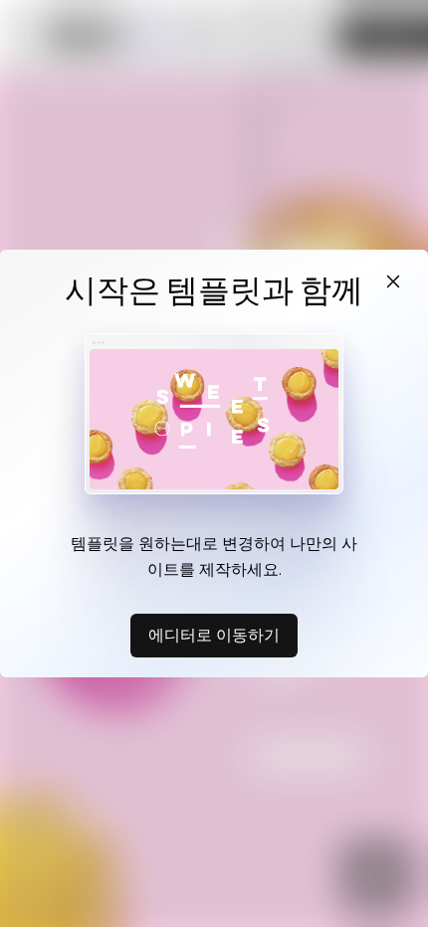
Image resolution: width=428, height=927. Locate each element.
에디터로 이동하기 (214, 635)
